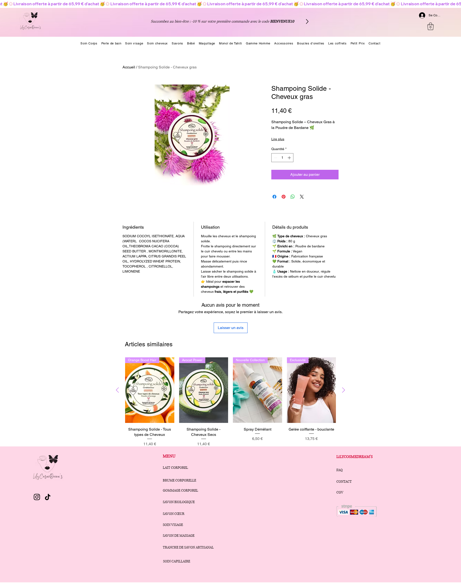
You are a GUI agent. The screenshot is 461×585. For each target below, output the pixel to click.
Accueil (128, 67)
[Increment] (290, 157)
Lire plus (277, 139)
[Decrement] (275, 157)
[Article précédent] (117, 390)
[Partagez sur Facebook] (274, 197)
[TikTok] (47, 497)
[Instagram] (37, 497)
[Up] (307, 21)
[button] (430, 26)
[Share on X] (302, 197)
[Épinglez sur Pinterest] (283, 197)
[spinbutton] (282, 157)
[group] (230, 402)
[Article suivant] (343, 390)
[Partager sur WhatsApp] (293, 197)
